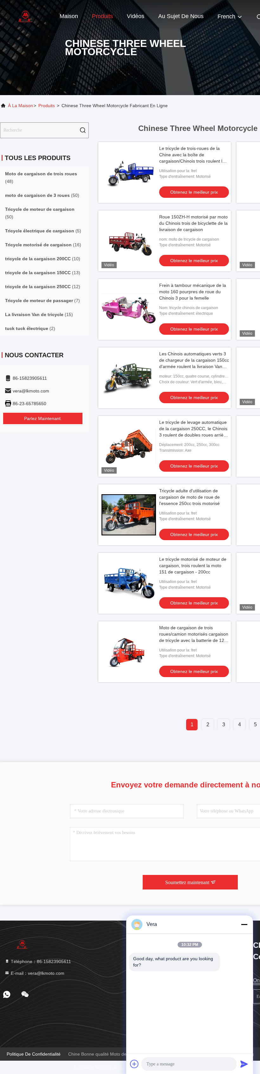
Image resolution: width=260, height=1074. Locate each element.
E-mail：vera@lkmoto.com (37, 973)
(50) (42, 195)
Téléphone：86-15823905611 (40, 961)
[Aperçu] (25, 15)
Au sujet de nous (181, 16)
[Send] (244, 1064)
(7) (42, 300)
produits (46, 105)
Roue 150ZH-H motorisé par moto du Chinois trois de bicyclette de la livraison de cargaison (193, 223)
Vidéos (135, 16)
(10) (42, 258)
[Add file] (134, 1064)
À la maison (20, 105)
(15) (39, 314)
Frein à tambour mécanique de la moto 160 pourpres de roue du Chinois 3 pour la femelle (192, 292)
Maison (69, 16)
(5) (43, 230)
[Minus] (244, 924)
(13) (42, 272)
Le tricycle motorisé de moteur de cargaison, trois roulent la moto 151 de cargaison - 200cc (192, 565)
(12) (42, 286)
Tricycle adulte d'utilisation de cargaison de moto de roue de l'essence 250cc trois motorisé (189, 497)
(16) (43, 244)
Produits (102, 16)
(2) (30, 328)
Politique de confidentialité (34, 1054)
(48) (41, 177)
